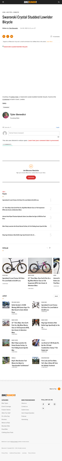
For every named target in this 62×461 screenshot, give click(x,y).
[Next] (50, 247)
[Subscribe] (43, 408)
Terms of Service (31, 453)
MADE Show (31, 275)
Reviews (4, 419)
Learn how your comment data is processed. (43, 140)
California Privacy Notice (15, 453)
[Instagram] (54, 403)
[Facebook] (43, 403)
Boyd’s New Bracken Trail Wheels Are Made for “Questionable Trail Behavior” (20, 363)
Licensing (24, 453)
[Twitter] (48, 403)
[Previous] (47, 247)
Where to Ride (6, 422)
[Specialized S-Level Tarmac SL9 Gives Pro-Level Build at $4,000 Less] (14, 266)
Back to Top (53, 388)
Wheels (14, 358)
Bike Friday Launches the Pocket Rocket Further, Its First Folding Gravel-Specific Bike (24, 226)
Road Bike (5, 275)
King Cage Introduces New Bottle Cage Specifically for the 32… (19, 235)
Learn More (49, 41)
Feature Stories (6, 409)
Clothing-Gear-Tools (7, 432)
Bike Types (5, 403)
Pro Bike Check (16, 302)
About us (24, 403)
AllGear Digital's (14, 441)
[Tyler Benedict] (5, 116)
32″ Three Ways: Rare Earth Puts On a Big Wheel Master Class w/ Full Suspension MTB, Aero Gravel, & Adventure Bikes (20, 327)
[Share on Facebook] (3, 36)
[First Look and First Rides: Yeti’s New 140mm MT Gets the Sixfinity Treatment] (35, 360)
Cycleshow (5, 99)
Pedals (43, 340)
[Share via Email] (11, 36)
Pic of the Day (6, 416)
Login (57, 127)
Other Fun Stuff (6, 413)
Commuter (6, 107)
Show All (56, 296)
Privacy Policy (5, 453)
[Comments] (51, 36)
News (54, 275)
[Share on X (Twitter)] (7, 36)
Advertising (24, 419)
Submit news (25, 409)
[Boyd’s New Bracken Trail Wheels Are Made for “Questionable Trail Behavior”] (6, 360)
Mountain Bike (45, 358)
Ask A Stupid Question (27, 413)
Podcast (23, 416)
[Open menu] (3, 2)
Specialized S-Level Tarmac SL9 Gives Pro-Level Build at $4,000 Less (20, 200)
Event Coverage (6, 406)
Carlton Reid (14, 97)
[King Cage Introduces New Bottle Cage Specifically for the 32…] (35, 322)
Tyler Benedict (13, 28)
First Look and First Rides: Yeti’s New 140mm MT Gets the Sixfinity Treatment (49, 363)
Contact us (24, 406)
